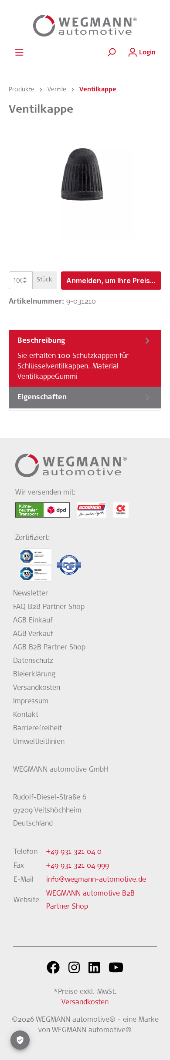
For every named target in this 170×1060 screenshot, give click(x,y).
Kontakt (25, 715)
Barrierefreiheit (37, 728)
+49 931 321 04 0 (74, 852)
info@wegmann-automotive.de (96, 879)
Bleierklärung (34, 674)
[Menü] (19, 52)
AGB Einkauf (33, 620)
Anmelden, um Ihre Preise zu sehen (113, 280)
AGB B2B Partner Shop (49, 647)
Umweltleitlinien (39, 742)
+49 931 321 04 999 (77, 866)
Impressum (30, 701)
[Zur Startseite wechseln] (85, 26)
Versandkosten (36, 688)
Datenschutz (33, 661)
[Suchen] (111, 52)
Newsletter (30, 593)
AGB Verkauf (33, 634)
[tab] (85, 358)
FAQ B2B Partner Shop (49, 607)
